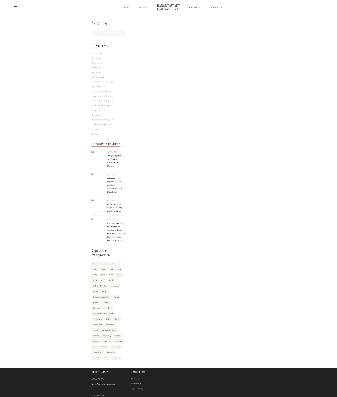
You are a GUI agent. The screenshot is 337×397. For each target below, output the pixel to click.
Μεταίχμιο (106, 341)
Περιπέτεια (96, 115)
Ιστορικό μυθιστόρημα (101, 96)
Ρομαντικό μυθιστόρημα (102, 119)
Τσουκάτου (111, 352)
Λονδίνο (118, 336)
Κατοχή (95, 330)
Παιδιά (95, 347)
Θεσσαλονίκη (97, 319)
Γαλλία (116, 297)
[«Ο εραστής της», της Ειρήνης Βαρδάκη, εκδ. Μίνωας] (98, 152)
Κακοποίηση (97, 325)
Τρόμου (94, 129)
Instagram (317, 7)
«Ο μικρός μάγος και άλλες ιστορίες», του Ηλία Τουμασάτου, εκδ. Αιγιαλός (158, 120)
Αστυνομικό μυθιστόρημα (102, 81)
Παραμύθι (95, 110)
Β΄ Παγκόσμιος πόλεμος (101, 297)
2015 (111, 269)
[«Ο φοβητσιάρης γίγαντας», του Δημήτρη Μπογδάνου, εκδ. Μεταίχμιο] (98, 174)
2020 (119, 275)
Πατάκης (105, 347)
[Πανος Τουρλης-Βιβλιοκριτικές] (168, 7)
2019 (111, 275)
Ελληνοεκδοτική (98, 308)
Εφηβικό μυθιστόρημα (101, 91)
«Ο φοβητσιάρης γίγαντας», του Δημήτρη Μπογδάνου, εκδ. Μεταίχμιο (114, 185)
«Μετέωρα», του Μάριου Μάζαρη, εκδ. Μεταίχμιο (114, 207)
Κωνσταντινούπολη (109, 330)
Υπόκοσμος (97, 358)
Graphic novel (97, 53)
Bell (111, 280)
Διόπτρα (96, 302)
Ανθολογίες (96, 72)
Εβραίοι (105, 302)
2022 (103, 280)
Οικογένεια (118, 341)
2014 (103, 269)
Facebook (312, 7)
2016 (119, 269)
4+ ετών (96, 264)
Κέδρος (117, 319)
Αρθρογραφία (97, 77)
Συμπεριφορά (116, 347)
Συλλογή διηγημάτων (101, 124)
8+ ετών (115, 264)
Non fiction (96, 58)
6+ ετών (105, 264)
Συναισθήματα (98, 352)
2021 (95, 280)
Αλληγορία (96, 67)
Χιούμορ (95, 134)
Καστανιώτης (110, 325)
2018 (103, 275)
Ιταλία (108, 319)
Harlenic (115, 286)
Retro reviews (97, 62)
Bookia (323, 7)
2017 (95, 275)
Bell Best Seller (100, 286)
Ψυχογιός (116, 358)
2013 (95, 269)
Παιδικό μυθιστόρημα (101, 105)
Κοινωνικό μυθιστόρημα (102, 100)
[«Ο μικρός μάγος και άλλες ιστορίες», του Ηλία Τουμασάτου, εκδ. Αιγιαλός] (158, 65)
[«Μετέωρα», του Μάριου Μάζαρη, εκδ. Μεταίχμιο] (98, 200)
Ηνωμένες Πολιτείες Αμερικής (103, 313)
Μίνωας (95, 341)
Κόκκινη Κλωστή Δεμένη (102, 336)
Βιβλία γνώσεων (98, 86)
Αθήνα (104, 291)
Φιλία (107, 358)
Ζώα (109, 308)
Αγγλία (95, 291)
